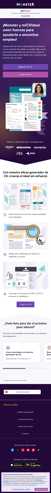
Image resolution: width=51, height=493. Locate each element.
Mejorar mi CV (25, 67)
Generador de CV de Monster (17, 359)
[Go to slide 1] (14, 368)
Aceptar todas (41, 489)
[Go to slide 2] (37, 368)
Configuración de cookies (21, 489)
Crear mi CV (25, 74)
